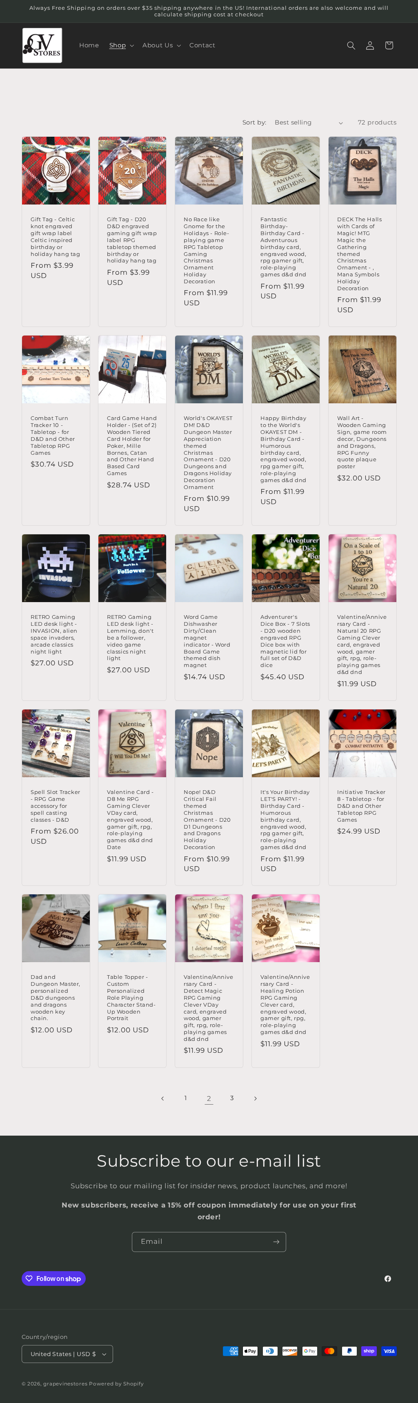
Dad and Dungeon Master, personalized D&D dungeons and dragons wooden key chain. (55, 997)
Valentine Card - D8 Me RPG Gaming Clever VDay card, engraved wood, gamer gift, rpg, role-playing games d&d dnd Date (130, 819)
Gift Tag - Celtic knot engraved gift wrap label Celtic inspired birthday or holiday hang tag (55, 236)
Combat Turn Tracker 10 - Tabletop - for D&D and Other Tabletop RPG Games (53, 435)
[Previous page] (162, 1098)
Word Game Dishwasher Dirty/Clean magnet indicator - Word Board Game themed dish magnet (207, 641)
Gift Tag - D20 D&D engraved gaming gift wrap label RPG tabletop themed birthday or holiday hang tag (132, 240)
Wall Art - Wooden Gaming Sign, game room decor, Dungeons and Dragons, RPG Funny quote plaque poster (362, 442)
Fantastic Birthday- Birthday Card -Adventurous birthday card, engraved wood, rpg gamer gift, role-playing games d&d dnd (283, 247)
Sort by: (254, 122)
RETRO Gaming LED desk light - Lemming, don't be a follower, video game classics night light (130, 637)
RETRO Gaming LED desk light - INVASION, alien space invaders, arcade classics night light (54, 634)
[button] (120, 45)
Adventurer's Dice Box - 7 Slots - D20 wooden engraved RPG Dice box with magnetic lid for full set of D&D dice (285, 641)
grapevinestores (65, 1384)
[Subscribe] (276, 1242)
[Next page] (255, 1098)
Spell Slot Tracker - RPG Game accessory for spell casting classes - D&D (55, 806)
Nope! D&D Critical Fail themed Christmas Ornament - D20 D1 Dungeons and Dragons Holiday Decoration (207, 819)
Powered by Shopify (116, 1384)
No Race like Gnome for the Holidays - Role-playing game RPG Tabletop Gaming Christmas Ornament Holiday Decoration (206, 250)
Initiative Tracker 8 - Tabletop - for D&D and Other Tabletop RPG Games (361, 806)
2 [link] (209, 1098)
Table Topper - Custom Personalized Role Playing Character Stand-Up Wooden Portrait (131, 997)
